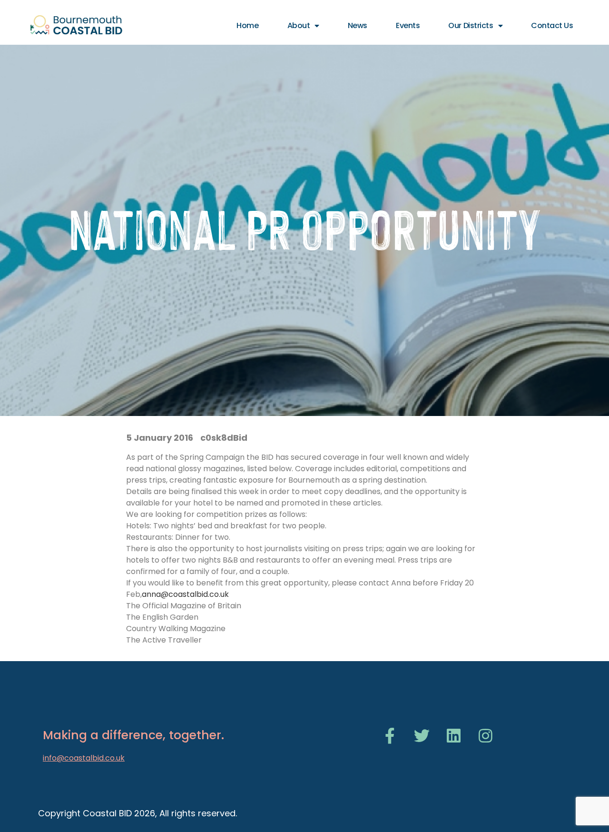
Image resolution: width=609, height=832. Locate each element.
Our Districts (470, 25)
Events (408, 25)
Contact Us (552, 25)
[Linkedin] (454, 735)
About (298, 25)
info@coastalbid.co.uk (84, 758)
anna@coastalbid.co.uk (185, 594)
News (357, 25)
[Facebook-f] (390, 735)
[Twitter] (422, 735)
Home (247, 25)
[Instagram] (485, 735)
